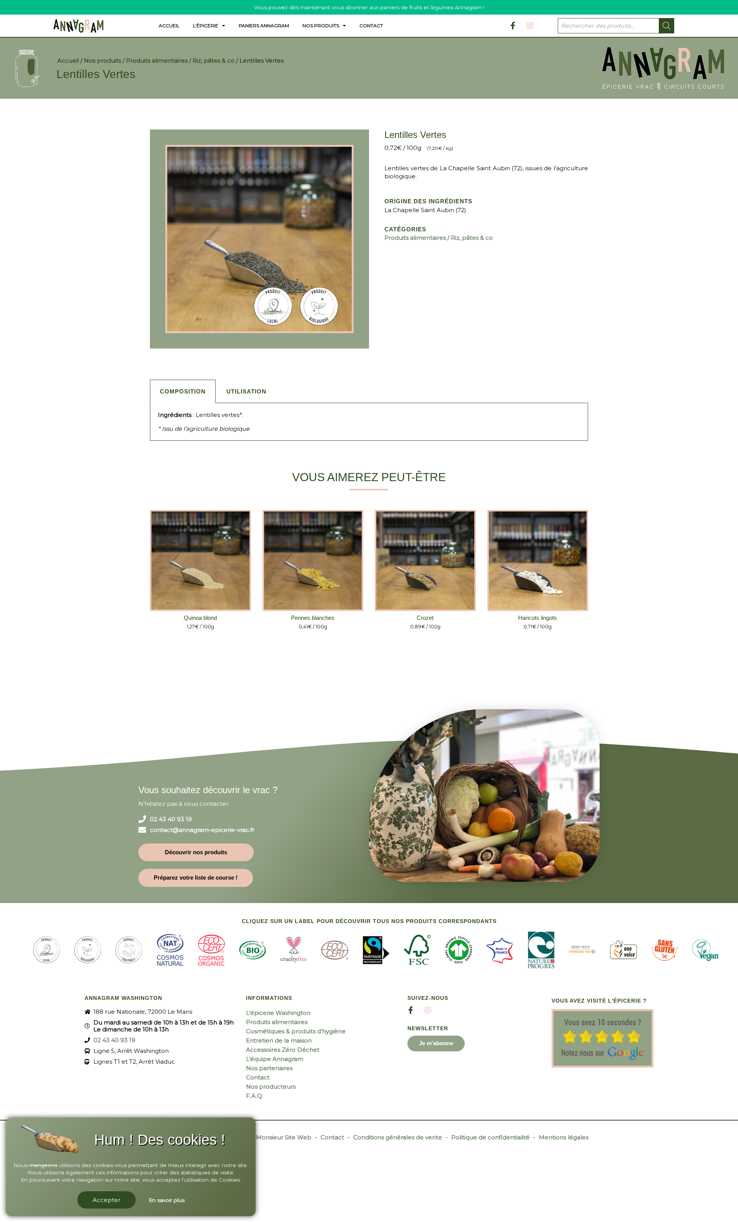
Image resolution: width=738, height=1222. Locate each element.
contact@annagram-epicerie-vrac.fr (202, 830)
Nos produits (321, 25)
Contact (371, 25)
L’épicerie (205, 25)
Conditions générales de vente (397, 1137)
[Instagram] (530, 25)
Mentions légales (563, 1137)
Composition (183, 391)
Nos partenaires (269, 1068)
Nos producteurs (271, 1086)
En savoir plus (166, 1200)
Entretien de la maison (279, 1040)
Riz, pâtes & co (213, 60)
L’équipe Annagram (274, 1059)
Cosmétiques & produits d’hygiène (296, 1031)
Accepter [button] (106, 1200)
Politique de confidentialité (490, 1137)
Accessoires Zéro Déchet (282, 1049)
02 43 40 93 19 (171, 819)
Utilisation (246, 391)
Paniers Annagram (264, 25)
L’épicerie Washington (278, 1012)
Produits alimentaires (157, 60)
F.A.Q (254, 1095)
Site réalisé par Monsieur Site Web (261, 1137)
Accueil (169, 25)
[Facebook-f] (512, 25)
